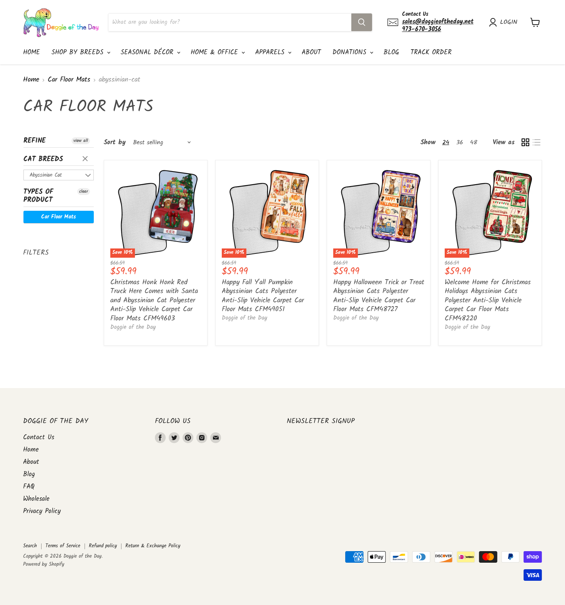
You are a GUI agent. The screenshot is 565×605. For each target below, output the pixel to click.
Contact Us (38, 437)
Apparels (271, 52)
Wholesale (36, 499)
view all (80, 140)
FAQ (29, 487)
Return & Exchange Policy (152, 546)
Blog (391, 52)
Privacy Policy (42, 511)
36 (459, 142)
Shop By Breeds (79, 52)
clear (86, 159)
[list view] (536, 142)
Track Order (431, 52)
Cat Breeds (43, 159)
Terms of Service (62, 546)
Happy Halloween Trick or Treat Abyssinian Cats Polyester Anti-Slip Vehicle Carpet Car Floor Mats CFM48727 (378, 296)
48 (473, 142)
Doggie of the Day (133, 327)
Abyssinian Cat (46, 175)
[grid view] (525, 142)
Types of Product (38, 196)
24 (445, 142)
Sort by (115, 142)
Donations (350, 52)
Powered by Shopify (43, 564)
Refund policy (103, 546)
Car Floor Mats (69, 80)
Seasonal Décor (148, 52)
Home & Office (216, 52)
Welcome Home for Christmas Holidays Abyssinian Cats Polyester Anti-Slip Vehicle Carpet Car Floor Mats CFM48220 (488, 301)
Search (30, 546)
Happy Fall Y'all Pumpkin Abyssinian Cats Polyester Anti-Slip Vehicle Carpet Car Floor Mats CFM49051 (263, 296)
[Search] (361, 22)
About (311, 52)
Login (508, 22)
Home (31, 52)
